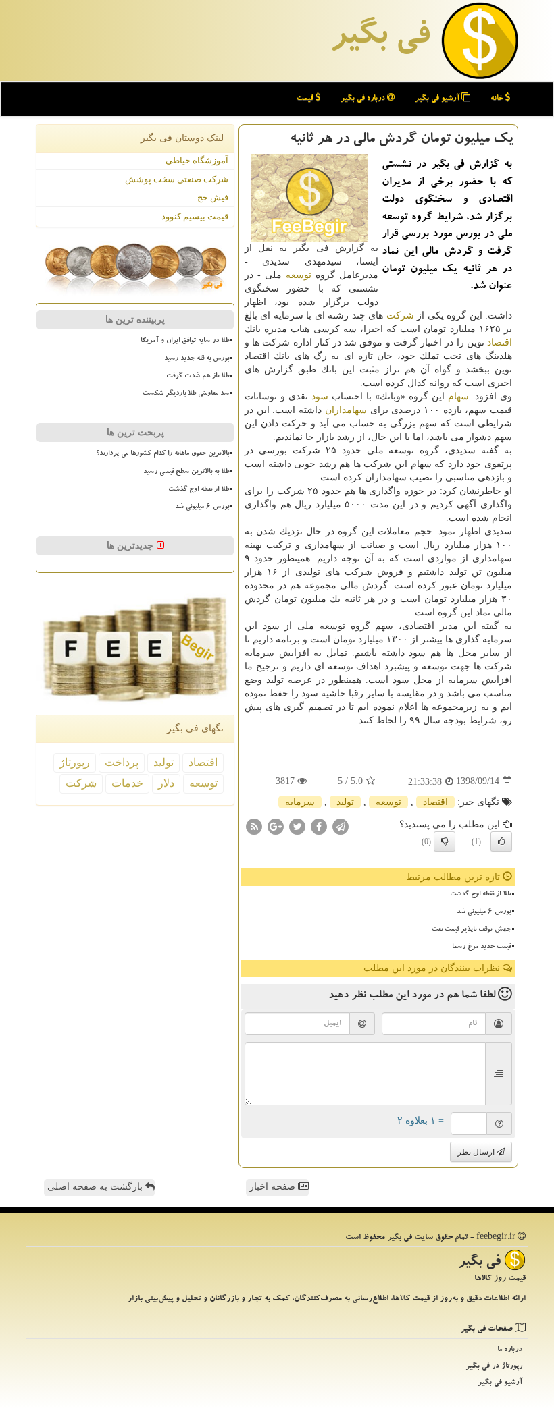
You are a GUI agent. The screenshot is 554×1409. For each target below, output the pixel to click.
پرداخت (121, 762)
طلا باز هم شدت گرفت (197, 376)
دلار (166, 783)
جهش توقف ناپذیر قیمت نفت (471, 930)
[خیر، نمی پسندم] (444, 841)
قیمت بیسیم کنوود (194, 216)
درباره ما (509, 1350)
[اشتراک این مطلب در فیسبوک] (318, 826)
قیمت (306, 98)
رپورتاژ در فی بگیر (493, 1366)
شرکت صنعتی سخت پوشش (176, 179)
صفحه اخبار (273, 1187)
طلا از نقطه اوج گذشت (480, 895)
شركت (400, 315)
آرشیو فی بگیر (438, 98)
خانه (497, 98)
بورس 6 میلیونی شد (484, 912)
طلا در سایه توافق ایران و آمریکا (185, 341)
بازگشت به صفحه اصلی (96, 1187)
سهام (458, 396)
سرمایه (300, 802)
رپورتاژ (74, 762)
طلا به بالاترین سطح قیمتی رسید (186, 472)
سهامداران (346, 410)
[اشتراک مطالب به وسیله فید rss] (254, 826)
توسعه (298, 275)
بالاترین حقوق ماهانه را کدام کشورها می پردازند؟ (162, 454)
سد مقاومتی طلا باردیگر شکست (186, 394)
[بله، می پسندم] (501, 841)
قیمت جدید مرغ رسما (481, 947)
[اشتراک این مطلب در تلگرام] (340, 826)
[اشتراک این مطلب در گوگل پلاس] (275, 826)
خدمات (127, 783)
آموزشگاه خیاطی (197, 160)
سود (319, 396)
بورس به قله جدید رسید (196, 359)
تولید (345, 802)
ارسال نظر (477, 1152)
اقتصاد (499, 342)
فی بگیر (380, 38)
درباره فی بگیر (364, 98)
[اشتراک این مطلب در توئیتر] (297, 826)
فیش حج (212, 197)
